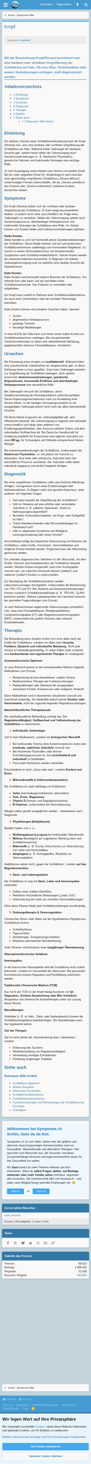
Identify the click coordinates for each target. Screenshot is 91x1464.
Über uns (8, 1405)
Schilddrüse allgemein (26, 1083)
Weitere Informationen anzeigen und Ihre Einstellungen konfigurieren (44, 1437)
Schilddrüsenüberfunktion (28, 1094)
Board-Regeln (11, 1408)
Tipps (25, 1408)
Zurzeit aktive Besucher (19, 1208)
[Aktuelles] (77, 5)
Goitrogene (19, 1110)
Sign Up (41, 1191)
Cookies (11, 1399)
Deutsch (26, 1399)
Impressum (23, 1405)
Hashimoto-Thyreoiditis (27, 1090)
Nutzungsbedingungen (45, 1405)
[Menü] (5, 5)
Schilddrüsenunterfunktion (28, 1098)
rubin (7, 1215)
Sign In (15, 1191)
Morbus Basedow (23, 1087)
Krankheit (25, 40)
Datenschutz (69, 1405)
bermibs (16, 1215)
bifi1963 (82, 1275)
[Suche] (86, 5)
